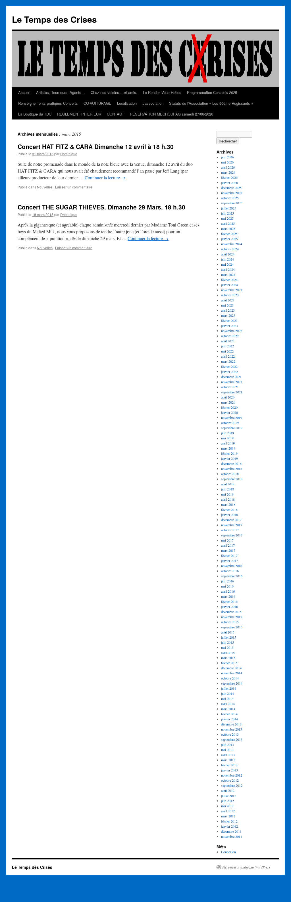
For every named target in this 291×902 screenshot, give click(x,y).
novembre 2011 (231, 836)
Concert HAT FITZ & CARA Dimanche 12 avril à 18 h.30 (96, 146)
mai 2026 (227, 162)
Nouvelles (45, 186)
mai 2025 (227, 218)
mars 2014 (228, 708)
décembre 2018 (231, 463)
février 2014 (229, 714)
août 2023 (227, 300)
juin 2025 (227, 213)
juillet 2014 (228, 688)
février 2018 (229, 509)
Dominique (68, 153)
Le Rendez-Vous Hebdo (162, 92)
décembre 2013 (231, 724)
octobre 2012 (230, 780)
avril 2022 (228, 356)
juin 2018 (227, 489)
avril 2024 (228, 269)
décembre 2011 (231, 831)
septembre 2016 (231, 576)
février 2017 (229, 555)
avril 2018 (228, 499)
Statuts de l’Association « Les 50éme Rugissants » (211, 103)
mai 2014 (227, 698)
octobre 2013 (230, 734)
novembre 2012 (231, 775)
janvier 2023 (229, 325)
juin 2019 (227, 433)
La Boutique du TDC (34, 114)
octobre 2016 (230, 571)
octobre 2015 (230, 622)
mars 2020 (228, 402)
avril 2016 (228, 591)
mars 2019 (228, 448)
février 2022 (229, 366)
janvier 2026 (229, 182)
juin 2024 (227, 259)
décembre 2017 (231, 519)
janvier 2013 (229, 770)
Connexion (228, 851)
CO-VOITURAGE (97, 103)
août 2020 (227, 397)
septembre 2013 (231, 739)
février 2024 (229, 279)
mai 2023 (227, 305)
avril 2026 (228, 167)
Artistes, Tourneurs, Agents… (60, 92)
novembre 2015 (231, 616)
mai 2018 (227, 494)
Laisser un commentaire (73, 186)
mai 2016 (227, 586)
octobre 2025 (230, 198)
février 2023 (229, 320)
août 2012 (227, 790)
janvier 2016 (229, 606)
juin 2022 (227, 346)
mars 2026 (228, 172)
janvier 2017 (229, 560)
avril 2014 (228, 703)
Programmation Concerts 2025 (212, 92)
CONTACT (115, 114)
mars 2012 (228, 816)
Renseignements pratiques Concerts (48, 103)
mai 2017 (227, 540)
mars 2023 (228, 315)
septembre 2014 (231, 683)
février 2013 (229, 765)
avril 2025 (228, 223)
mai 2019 (227, 438)
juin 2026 (227, 157)
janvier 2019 (229, 458)
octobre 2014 (230, 678)
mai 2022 (227, 351)
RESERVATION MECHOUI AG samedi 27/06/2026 (171, 114)
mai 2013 (227, 749)
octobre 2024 (230, 249)
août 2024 (227, 254)
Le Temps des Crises (54, 19)
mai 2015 (227, 647)
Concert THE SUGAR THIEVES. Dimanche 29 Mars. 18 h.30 (101, 207)
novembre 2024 (231, 244)
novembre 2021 (231, 381)
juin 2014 (227, 693)
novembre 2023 (231, 290)
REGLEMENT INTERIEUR (79, 114)
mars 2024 (228, 274)
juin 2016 (227, 581)
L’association (152, 103)
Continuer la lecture (105, 178)
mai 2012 (227, 806)
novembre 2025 (231, 192)
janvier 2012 (229, 826)
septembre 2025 (231, 203)
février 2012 (229, 821)
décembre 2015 (231, 611)
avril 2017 (228, 545)
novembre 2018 (231, 468)
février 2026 (229, 177)
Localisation (127, 103)
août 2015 (227, 632)
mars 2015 (228, 657)
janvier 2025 (229, 238)
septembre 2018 (231, 479)
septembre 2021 (231, 392)
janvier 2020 (229, 412)
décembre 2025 (231, 187)
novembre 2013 (231, 729)
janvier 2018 (229, 514)
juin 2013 (227, 744)
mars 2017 (228, 550)
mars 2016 (228, 596)
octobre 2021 (230, 387)
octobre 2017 (230, 530)
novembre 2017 (231, 525)
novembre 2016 (231, 565)
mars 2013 (228, 760)
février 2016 (229, 601)
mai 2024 (227, 264)
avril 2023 (228, 310)
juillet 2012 (228, 795)
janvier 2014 (229, 719)
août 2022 (227, 341)
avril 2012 (228, 811)
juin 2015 (227, 642)
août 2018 (227, 484)
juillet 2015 (228, 637)
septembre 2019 (231, 427)
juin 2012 (227, 800)
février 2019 (229, 453)
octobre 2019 (230, 422)
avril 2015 (228, 652)
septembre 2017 (231, 535)
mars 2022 (228, 361)
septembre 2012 (231, 785)
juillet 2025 (228, 208)
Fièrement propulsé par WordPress (246, 867)
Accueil (24, 92)
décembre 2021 (231, 376)
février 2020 (229, 407)
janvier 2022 (229, 371)
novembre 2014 (231, 673)
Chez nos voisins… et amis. (114, 92)
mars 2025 (228, 228)
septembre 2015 (231, 627)
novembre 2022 (231, 330)
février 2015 (229, 662)
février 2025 (229, 233)
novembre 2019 (231, 417)
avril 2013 (228, 754)
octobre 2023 (230, 295)
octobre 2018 (230, 473)
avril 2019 (228, 443)
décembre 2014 (231, 668)
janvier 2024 (229, 284)
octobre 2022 (230, 335)
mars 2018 (228, 504)
